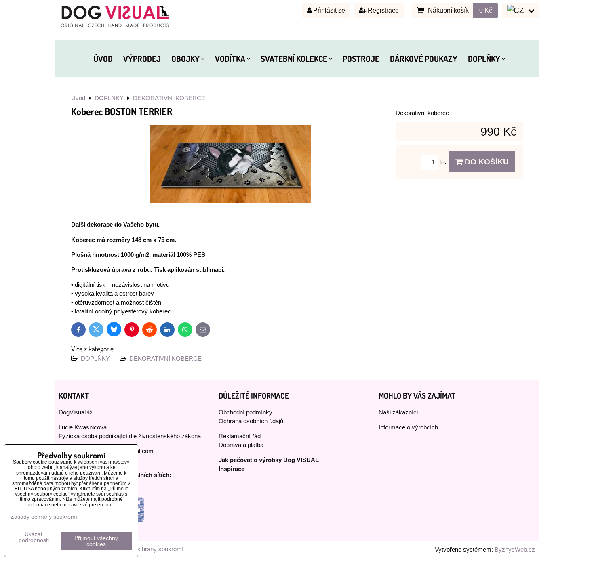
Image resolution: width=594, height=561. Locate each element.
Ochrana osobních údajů (251, 421)
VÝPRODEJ (142, 58)
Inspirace (231, 469)
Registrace (382, 10)
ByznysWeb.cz (515, 549)
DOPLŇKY (484, 58)
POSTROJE (361, 58)
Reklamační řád (240, 436)
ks (444, 163)
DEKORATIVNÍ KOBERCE (165, 358)
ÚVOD (103, 58)
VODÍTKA (230, 58)
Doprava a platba (241, 445)
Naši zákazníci (398, 412)
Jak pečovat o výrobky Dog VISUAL (269, 460)
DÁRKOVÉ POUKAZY (423, 58)
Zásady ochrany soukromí (148, 549)
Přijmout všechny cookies (96, 541)
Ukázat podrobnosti (34, 537)
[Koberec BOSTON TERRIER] (230, 165)
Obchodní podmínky (245, 412)
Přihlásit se (328, 10)
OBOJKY (185, 58)
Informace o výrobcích (408, 427)
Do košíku (486, 162)
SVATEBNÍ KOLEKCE (294, 58)
